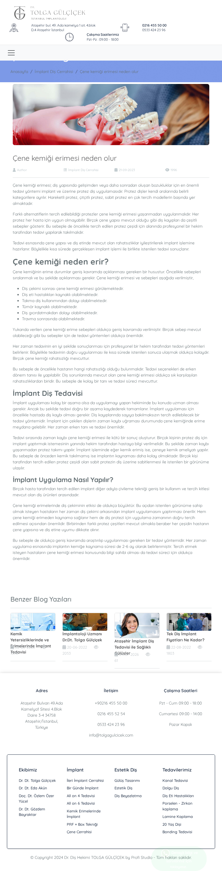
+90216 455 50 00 (111, 703)
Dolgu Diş (170, 788)
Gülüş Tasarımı (127, 780)
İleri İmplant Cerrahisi (85, 780)
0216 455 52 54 (111, 713)
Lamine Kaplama (177, 816)
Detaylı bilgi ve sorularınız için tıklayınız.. (182, 859)
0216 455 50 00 (154, 25)
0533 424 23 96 (153, 30)
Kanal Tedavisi (175, 780)
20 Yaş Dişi (171, 824)
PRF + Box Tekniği (82, 824)
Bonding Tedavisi (177, 831)
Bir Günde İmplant (83, 788)
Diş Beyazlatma (128, 795)
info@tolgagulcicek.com (111, 735)
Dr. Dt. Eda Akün (33, 788)
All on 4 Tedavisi (81, 795)
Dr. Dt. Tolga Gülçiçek (37, 780)
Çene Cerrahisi (79, 831)
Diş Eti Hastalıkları (178, 795)
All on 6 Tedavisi (81, 803)
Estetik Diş (123, 788)
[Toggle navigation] (11, 52)
